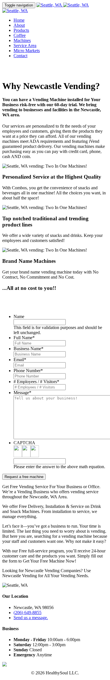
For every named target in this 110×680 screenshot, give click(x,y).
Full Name (24, 337)
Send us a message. (31, 617)
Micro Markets (27, 50)
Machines (22, 40)
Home (19, 20)
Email (20, 359)
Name (19, 316)
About (19, 25)
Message (22, 392)
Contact (20, 55)
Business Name (28, 348)
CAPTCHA (24, 442)
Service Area (25, 45)
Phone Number (28, 370)
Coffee (20, 35)
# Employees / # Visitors (36, 381)
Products (21, 30)
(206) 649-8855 (27, 612)
